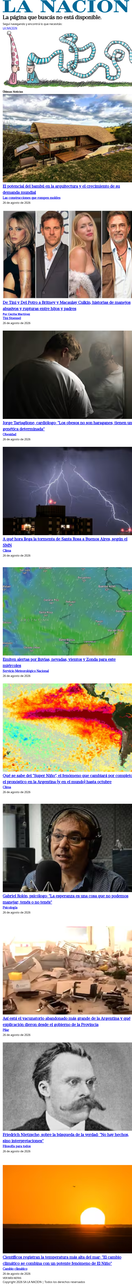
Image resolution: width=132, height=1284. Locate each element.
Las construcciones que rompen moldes (31, 198)
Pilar (6, 1030)
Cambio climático (15, 1269)
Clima (7, 551)
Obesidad (9, 434)
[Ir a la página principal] (66, 11)
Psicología (10, 907)
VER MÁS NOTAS (12, 1278)
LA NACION (10, 28)
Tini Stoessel (12, 318)
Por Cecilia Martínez (16, 314)
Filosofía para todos (17, 1146)
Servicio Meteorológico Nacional (26, 671)
